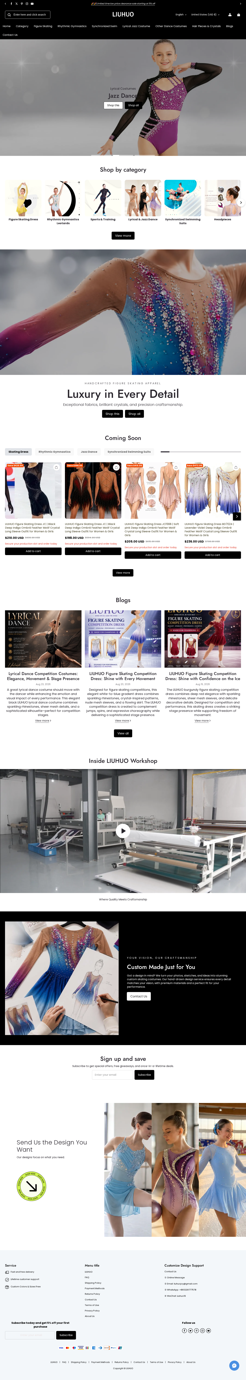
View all (123, 733)
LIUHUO (89, 1271)
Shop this (113, 111)
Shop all (134, 111)
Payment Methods (95, 1288)
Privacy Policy (92, 1310)
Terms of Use (92, 1305)
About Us (90, 1316)
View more (123, 236)
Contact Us (138, 996)
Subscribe (144, 1075)
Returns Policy (92, 1294)
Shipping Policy (93, 1282)
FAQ (87, 1277)
